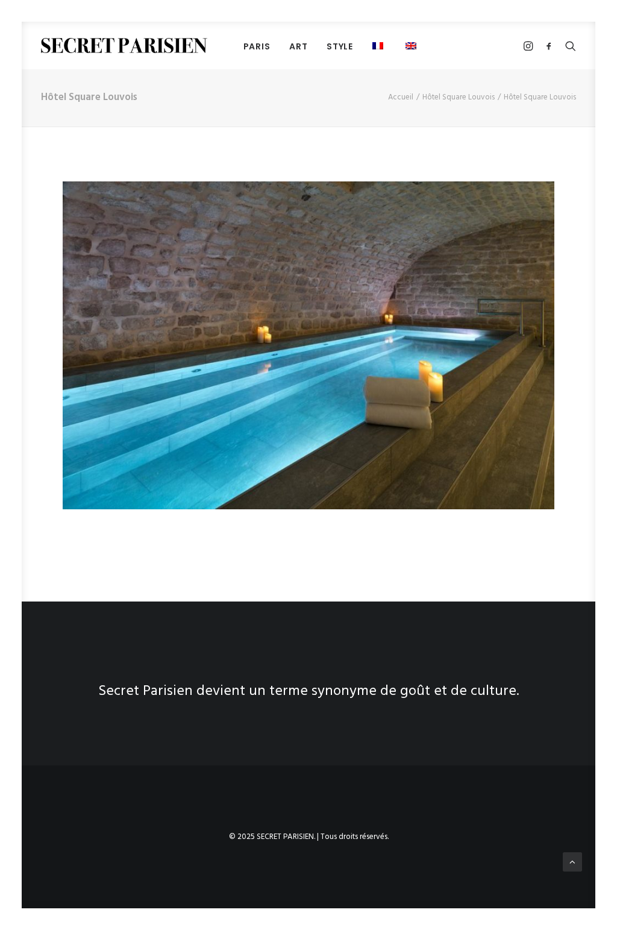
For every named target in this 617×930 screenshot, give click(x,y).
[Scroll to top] (572, 862)
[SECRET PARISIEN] (124, 45)
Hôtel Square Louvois (458, 97)
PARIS (257, 46)
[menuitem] (257, 46)
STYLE (340, 46)
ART (298, 46)
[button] (379, 45)
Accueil (400, 97)
